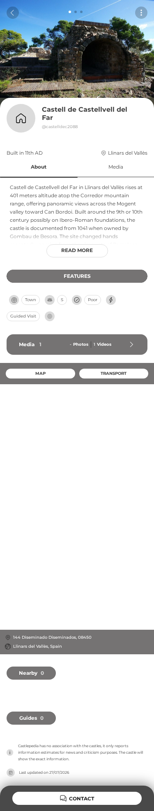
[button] (39, 167)
